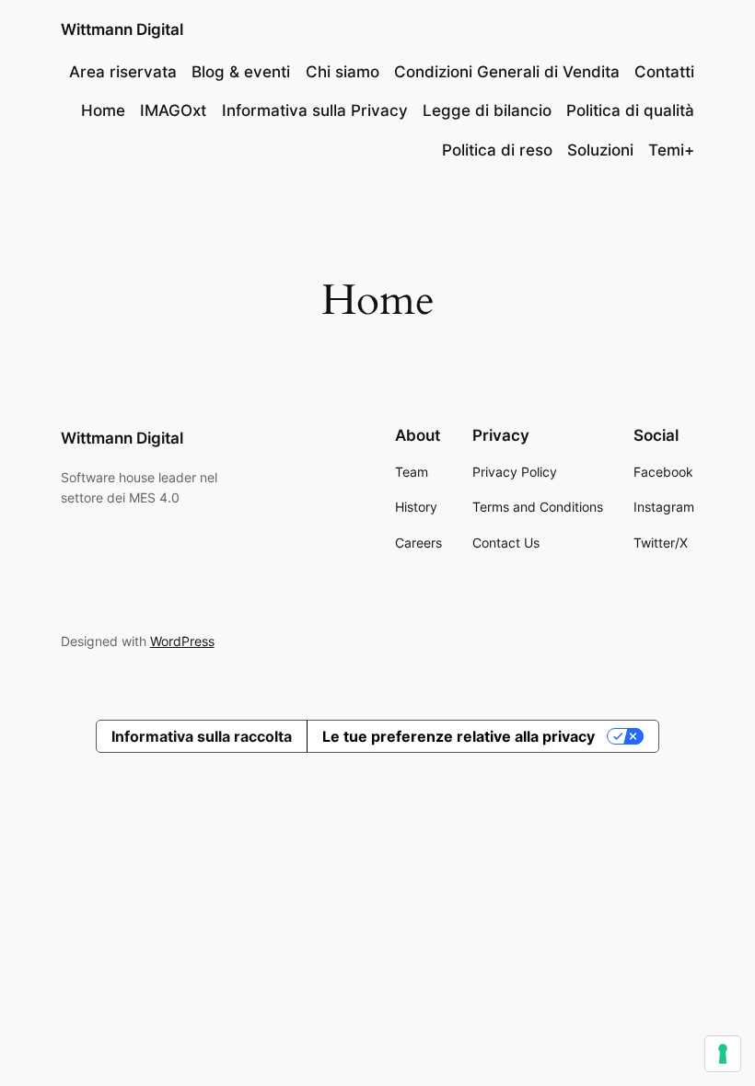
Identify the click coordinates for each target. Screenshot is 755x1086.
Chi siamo (342, 72)
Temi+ (671, 150)
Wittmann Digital (122, 29)
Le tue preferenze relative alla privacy (458, 736)
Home (103, 110)
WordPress (182, 641)
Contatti (664, 72)
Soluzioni (600, 150)
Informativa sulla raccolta (201, 736)
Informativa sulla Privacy (315, 110)
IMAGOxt (173, 110)
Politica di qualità (630, 110)
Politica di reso (497, 150)
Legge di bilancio (487, 110)
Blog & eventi (241, 72)
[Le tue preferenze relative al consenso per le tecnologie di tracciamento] (722, 1053)
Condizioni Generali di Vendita (507, 72)
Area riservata (123, 72)
